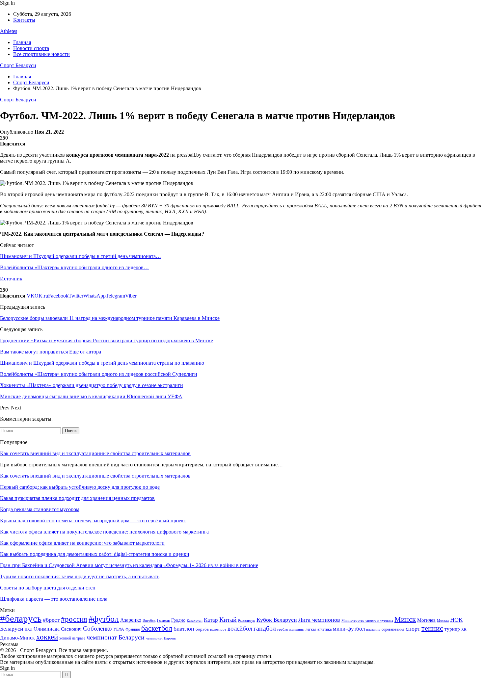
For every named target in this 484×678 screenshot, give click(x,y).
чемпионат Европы (161, 638)
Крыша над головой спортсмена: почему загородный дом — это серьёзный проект (93, 520)
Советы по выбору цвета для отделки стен (47, 587)
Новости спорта (31, 48)
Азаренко (130, 620)
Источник (11, 278)
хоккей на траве (72, 638)
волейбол (240, 628)
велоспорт (218, 629)
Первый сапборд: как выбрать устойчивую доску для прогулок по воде (80, 487)
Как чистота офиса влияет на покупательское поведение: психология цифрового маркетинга (104, 532)
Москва (443, 620)
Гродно (178, 620)
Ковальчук (246, 620)
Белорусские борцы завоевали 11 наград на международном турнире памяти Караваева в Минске (110, 318)
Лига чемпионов (319, 619)
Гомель (163, 620)
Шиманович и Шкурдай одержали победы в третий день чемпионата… (80, 256)
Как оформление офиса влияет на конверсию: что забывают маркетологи (82, 543)
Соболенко (97, 628)
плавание (373, 629)
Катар (211, 620)
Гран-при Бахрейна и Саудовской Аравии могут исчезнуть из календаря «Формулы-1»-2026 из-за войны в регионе (129, 565)
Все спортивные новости (41, 54)
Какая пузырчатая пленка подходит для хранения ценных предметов (77, 498)
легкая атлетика (319, 629)
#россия (74, 619)
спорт (413, 628)
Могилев (426, 620)
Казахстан (194, 620)
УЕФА (118, 629)
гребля (282, 629)
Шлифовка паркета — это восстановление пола (53, 599)
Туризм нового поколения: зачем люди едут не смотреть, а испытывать (79, 576)
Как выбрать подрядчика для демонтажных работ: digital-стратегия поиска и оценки (94, 554)
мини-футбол (349, 629)
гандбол (265, 628)
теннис (432, 628)
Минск (405, 619)
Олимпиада (47, 629)
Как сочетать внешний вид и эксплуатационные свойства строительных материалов (95, 453)
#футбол (104, 619)
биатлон (184, 628)
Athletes (8, 31)
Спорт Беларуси (18, 65)
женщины (296, 629)
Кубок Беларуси (276, 619)
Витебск (149, 620)
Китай (228, 619)
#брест (51, 619)
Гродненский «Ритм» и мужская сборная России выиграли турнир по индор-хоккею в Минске (106, 340)
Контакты (24, 20)
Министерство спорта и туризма (367, 620)
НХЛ (28, 629)
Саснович (71, 629)
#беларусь (20, 618)
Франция (132, 629)
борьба (202, 629)
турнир (452, 629)
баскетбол (156, 628)
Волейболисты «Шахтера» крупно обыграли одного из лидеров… (74, 267)
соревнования (393, 629)
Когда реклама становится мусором (39, 509)
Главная (22, 42)
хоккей (47, 637)
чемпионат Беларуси (116, 637)
